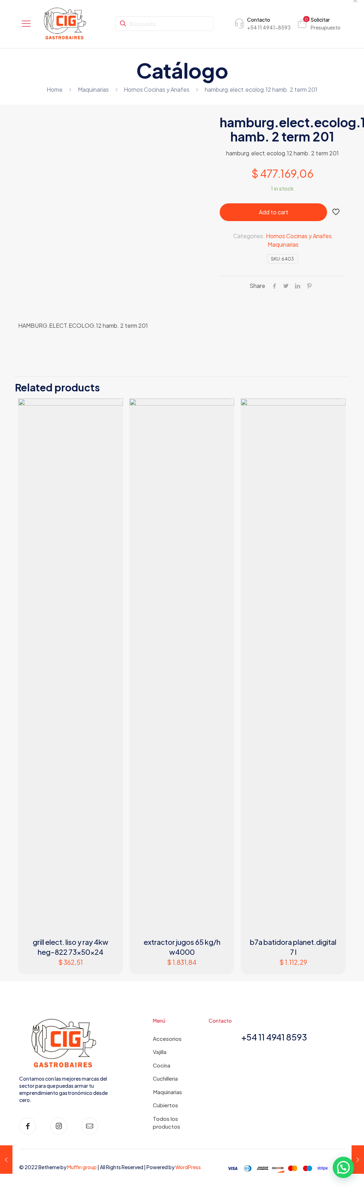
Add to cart (273, 212)
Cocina (161, 1065)
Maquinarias (93, 89)
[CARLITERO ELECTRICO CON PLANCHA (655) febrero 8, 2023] (358, 1159)
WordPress (188, 1167)
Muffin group (82, 1167)
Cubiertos (165, 1105)
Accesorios (167, 1038)
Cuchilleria (165, 1078)
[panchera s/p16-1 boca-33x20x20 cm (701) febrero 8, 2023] (6, 1159)
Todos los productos (166, 1122)
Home (55, 89)
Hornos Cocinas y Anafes (156, 89)
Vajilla (159, 1051)
